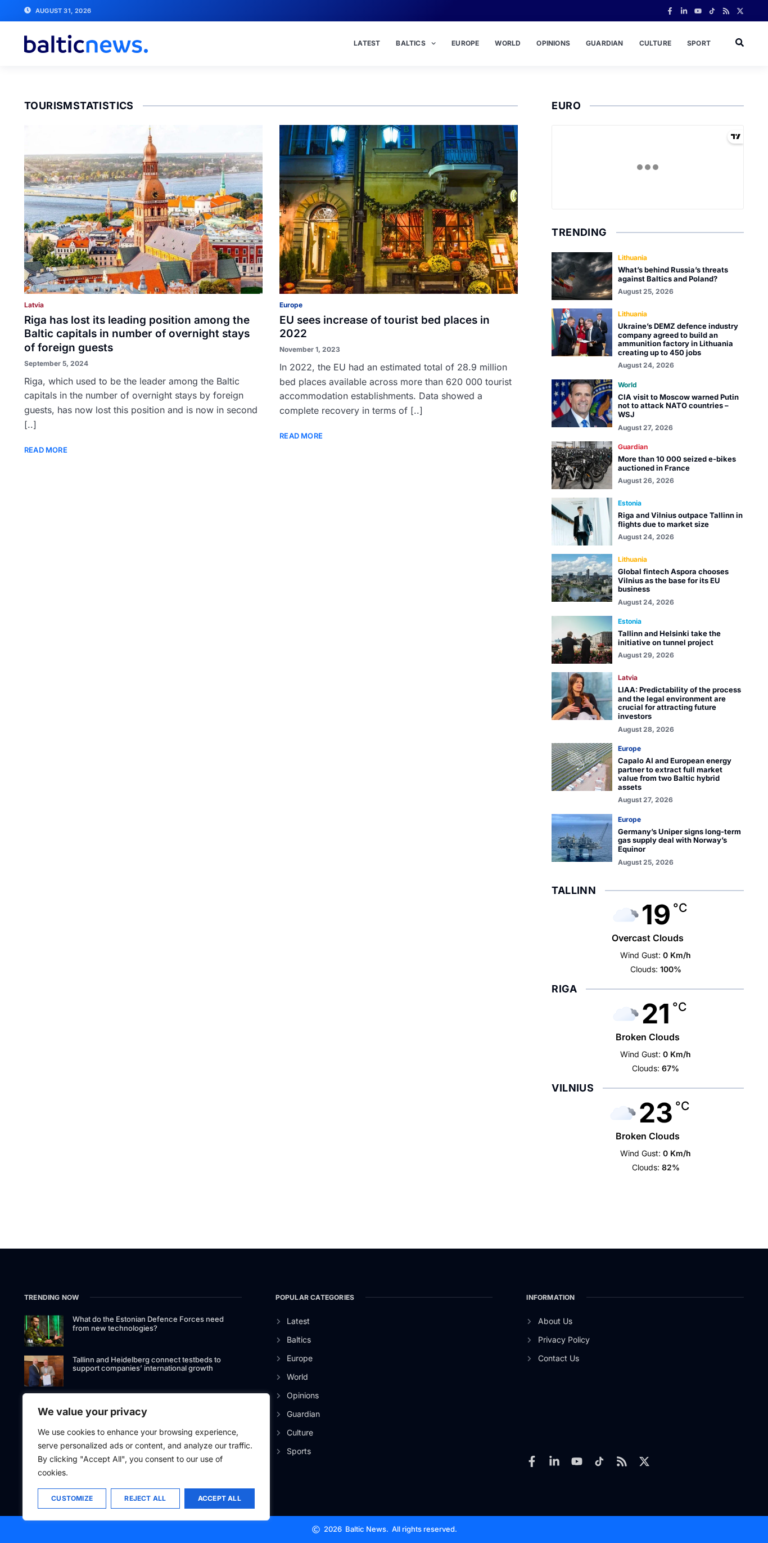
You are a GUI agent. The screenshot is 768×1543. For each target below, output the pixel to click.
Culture (655, 43)
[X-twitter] (740, 11)
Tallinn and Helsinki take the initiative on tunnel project (669, 638)
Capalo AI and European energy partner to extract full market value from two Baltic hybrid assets (674, 773)
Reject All (145, 1498)
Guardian (605, 43)
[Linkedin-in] (684, 11)
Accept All (219, 1498)
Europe (465, 43)
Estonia (629, 503)
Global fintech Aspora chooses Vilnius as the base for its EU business (673, 580)
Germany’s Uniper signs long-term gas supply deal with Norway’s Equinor (679, 840)
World (508, 43)
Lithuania (632, 257)
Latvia (34, 305)
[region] (146, 1456)
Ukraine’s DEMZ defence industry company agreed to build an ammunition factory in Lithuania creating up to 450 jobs (678, 339)
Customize (72, 1498)
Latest (367, 43)
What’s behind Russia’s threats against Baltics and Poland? (673, 274)
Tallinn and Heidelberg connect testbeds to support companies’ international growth (147, 1364)
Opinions (553, 43)
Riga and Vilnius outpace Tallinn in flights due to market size (680, 520)
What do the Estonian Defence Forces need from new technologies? (148, 1323)
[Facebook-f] (670, 11)
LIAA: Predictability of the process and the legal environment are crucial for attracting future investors (679, 703)
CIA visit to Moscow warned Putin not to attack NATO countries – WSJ (678, 405)
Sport (699, 43)
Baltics (410, 43)
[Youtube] (698, 11)
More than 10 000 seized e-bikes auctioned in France (677, 463)
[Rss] (726, 11)
